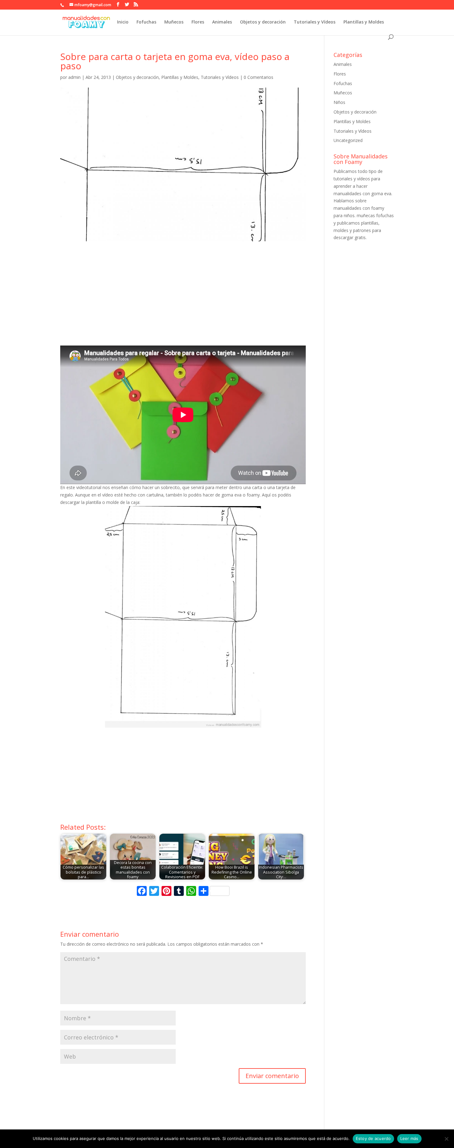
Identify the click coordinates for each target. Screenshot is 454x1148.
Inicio (122, 22)
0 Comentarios (258, 77)
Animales (222, 22)
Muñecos (173, 22)
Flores (197, 22)
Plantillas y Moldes (363, 22)
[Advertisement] (183, 299)
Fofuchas (146, 22)
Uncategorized (348, 140)
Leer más (409, 1138)
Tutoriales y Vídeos (314, 22)
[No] (446, 1139)
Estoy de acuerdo (373, 1138)
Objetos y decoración (263, 22)
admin (74, 77)
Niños (339, 102)
